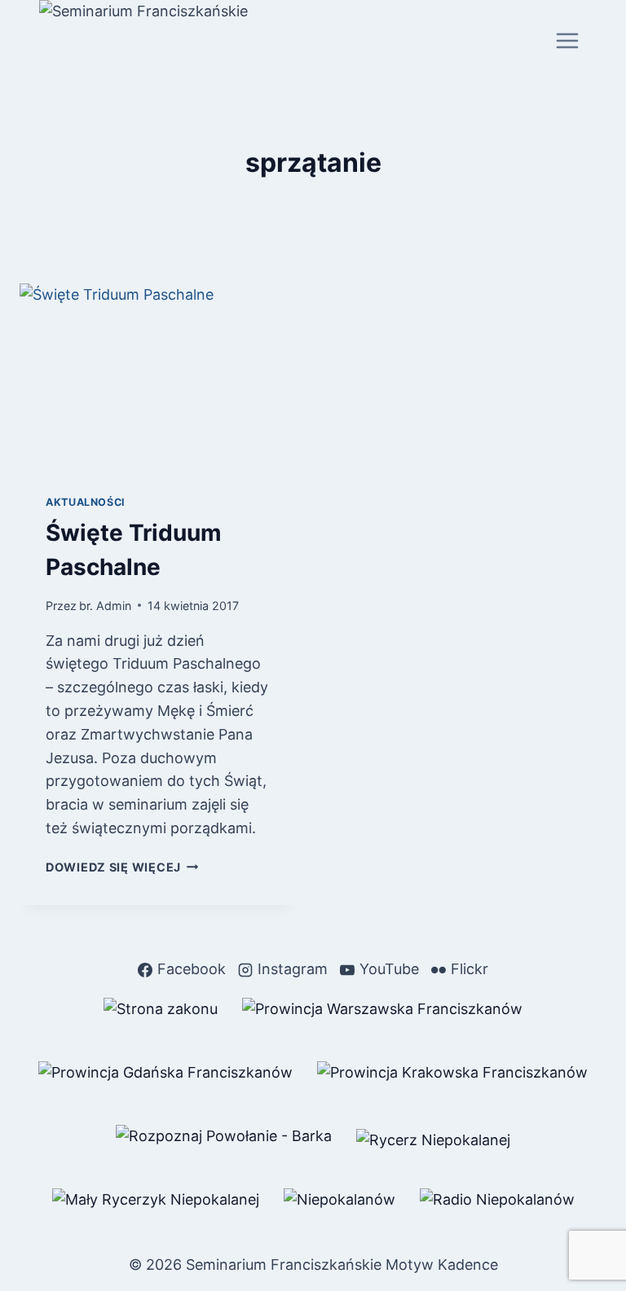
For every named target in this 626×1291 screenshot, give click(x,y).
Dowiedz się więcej (122, 867)
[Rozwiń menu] (567, 40)
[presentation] (158, 375)
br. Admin (105, 606)
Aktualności (86, 502)
